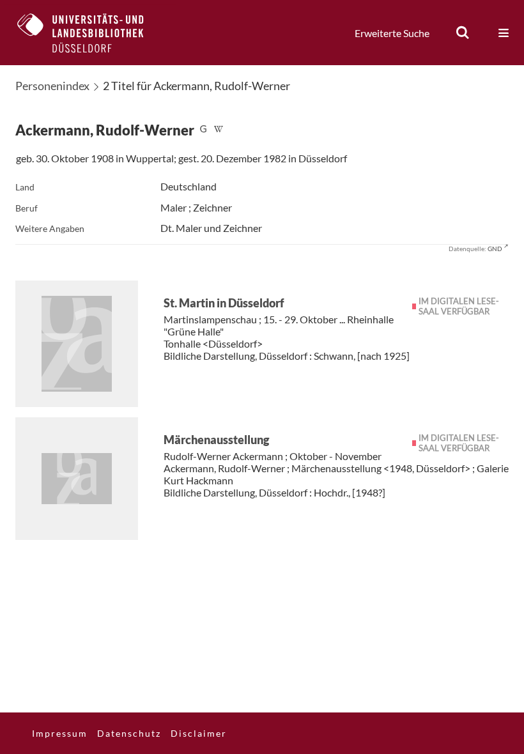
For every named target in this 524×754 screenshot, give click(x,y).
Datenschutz (129, 733)
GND (495, 248)
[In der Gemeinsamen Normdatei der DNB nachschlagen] (203, 130)
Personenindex (52, 86)
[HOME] (90, 32)
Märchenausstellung (216, 440)
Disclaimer (199, 733)
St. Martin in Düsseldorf (224, 303)
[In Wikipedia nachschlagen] (218, 130)
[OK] (462, 32)
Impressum (60, 733)
